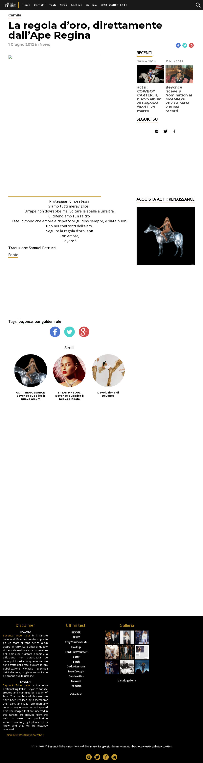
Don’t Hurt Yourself (76, 652)
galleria (156, 746)
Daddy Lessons (76, 666)
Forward (76, 681)
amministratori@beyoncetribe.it (25, 735)
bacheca (137, 746)
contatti (125, 746)
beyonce (25, 321)
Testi (52, 5)
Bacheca (76, 5)
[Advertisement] (69, 289)
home (115, 746)
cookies (167, 746)
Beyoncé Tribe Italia (16, 635)
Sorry (76, 656)
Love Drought (76, 671)
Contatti (39, 5)
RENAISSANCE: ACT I (114, 5)
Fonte (13, 254)
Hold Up (76, 647)
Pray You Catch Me (76, 642)
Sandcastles (76, 676)
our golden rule (48, 321)
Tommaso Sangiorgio (97, 746)
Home (26, 5)
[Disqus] (69, 455)
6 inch (76, 661)
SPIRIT (76, 637)
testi (147, 746)
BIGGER (76, 632)
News (63, 5)
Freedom (76, 686)
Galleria (91, 5)
